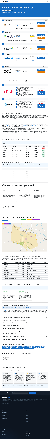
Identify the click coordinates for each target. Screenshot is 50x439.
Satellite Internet (4, 418)
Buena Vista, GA (5, 347)
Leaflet (28, 251)
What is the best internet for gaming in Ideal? (13, 331)
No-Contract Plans (4, 420)
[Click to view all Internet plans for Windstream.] (8, 36)
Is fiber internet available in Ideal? (11, 325)
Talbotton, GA (26, 348)
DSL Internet (4, 415)
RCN (26, 420)
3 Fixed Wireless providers (36, 219)
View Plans (41, 25)
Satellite (16, 48)
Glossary (3, 431)
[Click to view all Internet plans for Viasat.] (8, 48)
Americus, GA (15, 347)
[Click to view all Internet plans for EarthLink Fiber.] (8, 24)
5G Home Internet (4, 412)
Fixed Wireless (7, 223)
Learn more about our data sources (16, 386)
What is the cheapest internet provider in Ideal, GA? (15, 320)
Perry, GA (21, 348)
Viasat (4, 154)
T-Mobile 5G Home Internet (9, 278)
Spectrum (27, 413)
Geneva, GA (33, 347)
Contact (27, 431)
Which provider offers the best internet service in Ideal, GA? (17, 307)
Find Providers (33, 392)
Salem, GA (37, 347)
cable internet (25, 125)
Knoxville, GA (4, 348)
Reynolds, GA (29, 346)
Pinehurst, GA (17, 348)
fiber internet (9, 125)
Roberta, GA (42, 347)
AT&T (26, 412)
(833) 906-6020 (41, 23)
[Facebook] (26, 435)
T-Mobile (27, 418)
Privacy (3, 403)
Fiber (18, 25)
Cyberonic (6, 276)
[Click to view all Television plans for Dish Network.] (9, 91)
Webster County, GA (31, 348)
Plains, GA (8, 348)
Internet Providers (4, 409)
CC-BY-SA (40, 251)
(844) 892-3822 (41, 92)
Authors (27, 429)
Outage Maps (4, 434)
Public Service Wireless (8, 274)
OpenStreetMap (34, 251)
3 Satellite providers (5, 220)
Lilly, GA (30, 347)
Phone (18, 37)
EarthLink (27, 409)
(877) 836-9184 (41, 69)
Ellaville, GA (14, 346)
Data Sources (4, 432)
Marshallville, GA (34, 346)
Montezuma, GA (10, 346)
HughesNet (5, 156)
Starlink (4, 152)
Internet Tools (4, 429)
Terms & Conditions (6, 403)
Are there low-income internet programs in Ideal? (14, 328)
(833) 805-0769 (41, 47)
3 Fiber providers (23, 219)
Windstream (5, 150)
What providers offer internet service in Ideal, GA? (15, 339)
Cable (18, 36)
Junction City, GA (20, 347)
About (26, 428)
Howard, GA (43, 346)
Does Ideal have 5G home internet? (11, 333)
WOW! (27, 421)
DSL (20, 36)
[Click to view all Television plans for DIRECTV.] (9, 104)
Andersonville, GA (23, 346)
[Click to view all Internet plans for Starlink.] (8, 70)
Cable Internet (4, 413)
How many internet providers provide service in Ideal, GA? (16, 317)
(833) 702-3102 (41, 105)
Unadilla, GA (13, 348)
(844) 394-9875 (41, 35)
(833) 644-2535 (41, 57)
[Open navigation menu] (47, 1)
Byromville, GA (10, 347)
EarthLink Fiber (5, 148)
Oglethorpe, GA (5, 346)
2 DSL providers (29, 219)
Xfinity (27, 410)
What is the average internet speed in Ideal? (13, 336)
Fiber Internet (4, 410)
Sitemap (3, 435)
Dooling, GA (39, 346)
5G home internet (34, 125)
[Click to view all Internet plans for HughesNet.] (8, 57)
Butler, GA (18, 346)
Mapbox (45, 251)
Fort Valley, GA (26, 347)
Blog (2, 428)
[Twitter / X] (28, 435)
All (10, 223)
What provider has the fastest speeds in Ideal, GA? (15, 323)
